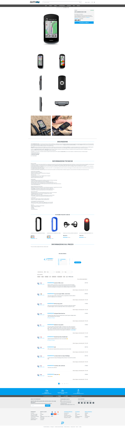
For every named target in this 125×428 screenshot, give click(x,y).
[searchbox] (40, 272)
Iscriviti (47, 405)
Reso (41, 415)
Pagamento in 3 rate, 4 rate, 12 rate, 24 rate (45, 417)
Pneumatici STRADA (67, 417)
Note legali (52, 426)
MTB (76, 413)
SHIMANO (86, 413)
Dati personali (73, 426)
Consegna (41, 414)
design (43, 276)
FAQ (41, 413)
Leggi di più (87, 17)
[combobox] (50, 272)
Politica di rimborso (67, 426)
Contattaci (42, 419)
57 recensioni (81, 18)
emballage (46, 276)
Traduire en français (51, 317)
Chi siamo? (32, 413)
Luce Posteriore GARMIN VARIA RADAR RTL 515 (86, 233)
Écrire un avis (77, 262)
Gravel (76, 415)
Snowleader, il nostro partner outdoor (34, 419)
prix (50, 276)
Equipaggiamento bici (78, 416)
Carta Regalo (42, 418)
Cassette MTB (66, 413)
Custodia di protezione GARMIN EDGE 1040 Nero (38, 233)
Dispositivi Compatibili (35, 154)
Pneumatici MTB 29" (67, 415)
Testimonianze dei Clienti (35, 416)
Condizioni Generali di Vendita (59, 426)
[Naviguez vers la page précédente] (57, 383)
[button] (94, 2)
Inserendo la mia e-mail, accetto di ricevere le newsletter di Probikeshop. (41, 403)
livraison (39, 276)
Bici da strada (77, 414)
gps (67, 276)
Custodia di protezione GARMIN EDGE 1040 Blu (54, 233)
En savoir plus (73, 329)
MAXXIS (86, 415)
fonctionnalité (59, 276)
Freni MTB (65, 414)
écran (64, 276)
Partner (77, 426)
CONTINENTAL (87, 416)
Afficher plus (70, 276)
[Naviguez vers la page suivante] (68, 383)
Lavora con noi (33, 417)
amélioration (54, 276)
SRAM (86, 414)
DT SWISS (86, 417)
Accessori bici (77, 417)
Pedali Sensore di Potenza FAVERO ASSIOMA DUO (70, 233)
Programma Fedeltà (34, 415)
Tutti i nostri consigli (34, 414)
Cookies (80, 426)
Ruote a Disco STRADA (67, 416)
